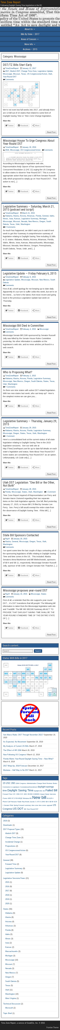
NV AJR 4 (50, 798)
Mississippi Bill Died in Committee (23, 325)
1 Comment (10, 436)
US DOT (18, 808)
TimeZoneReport (12, 68)
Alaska (16, 216)
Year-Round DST (9, 77)
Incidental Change (12, 842)
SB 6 (47, 801)
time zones (42, 805)
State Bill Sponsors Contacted (21, 535)
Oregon (42, 221)
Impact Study (44, 794)
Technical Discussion (11, 1004)
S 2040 (42, 801)
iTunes (5, 798)
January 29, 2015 (29, 428)
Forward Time (7, 794)
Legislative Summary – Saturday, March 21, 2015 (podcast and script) (28, 208)
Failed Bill (51, 790)
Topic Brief (7, 1013)
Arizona (23, 216)
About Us (29, 29)
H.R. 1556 (16, 794)
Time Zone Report (10, 2)
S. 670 (37, 801)
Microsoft (9, 1008)
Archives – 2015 (30, 49)
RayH (7, 539)
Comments (9, 79)
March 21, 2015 (28, 213)
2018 (7, 895)
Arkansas (31, 216)
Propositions (10, 846)
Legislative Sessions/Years (14, 878)
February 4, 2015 (29, 329)
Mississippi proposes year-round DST (25, 590)
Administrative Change (34, 783)
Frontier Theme (52, 1027)
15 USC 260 (9, 783)
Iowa (11, 219)
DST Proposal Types (11, 829)
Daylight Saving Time (20, 790)
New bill (39, 797)
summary (28, 805)
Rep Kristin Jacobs (28, 801)
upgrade (49, 805)
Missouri (16, 74)
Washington (25, 224)
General (45, 216)
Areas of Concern (28, 39)
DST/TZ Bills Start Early (17, 65)
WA (25, 809)
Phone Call (6, 801)
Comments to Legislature (11, 787)
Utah (50, 74)
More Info (28, 44)
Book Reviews (47, 783)
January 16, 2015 (20, 594)
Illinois (5, 219)
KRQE (20, 798)
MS (30, 798)
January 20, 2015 (20, 539)
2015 (7, 882)
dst (44, 791)
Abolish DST (15, 71)
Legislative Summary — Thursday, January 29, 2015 (30, 422)
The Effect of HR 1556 (12, 750)
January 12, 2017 (29, 68)
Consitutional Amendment (28, 787)
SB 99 (51, 801)
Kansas (17, 219)
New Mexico (33, 221)
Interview (53, 794)
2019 (5, 821)
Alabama (8, 216)
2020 (7, 903)
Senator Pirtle (8, 805)
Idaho (52, 216)
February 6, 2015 (29, 277)
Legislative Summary (29, 219)
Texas (23, 74)
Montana (26, 798)
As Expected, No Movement (14, 742)
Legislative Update (45, 71)
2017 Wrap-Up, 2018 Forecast (15, 766)
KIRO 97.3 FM (13, 798)
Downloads (7, 825)
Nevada (24, 221)
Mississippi (7, 74)
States (46, 381)
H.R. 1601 (23, 794)
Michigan (43, 219)
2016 (7, 150)
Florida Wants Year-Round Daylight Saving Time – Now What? (28, 759)
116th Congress (20, 783)
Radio (19, 801)
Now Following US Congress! (15, 755)
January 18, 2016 (29, 147)
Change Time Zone (29, 71)
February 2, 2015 (29, 376)
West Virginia (10, 998)
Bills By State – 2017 (30, 34)
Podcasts (13, 801)
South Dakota (36, 381)
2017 (7, 71)
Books (55, 783)
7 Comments (10, 387)
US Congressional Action (37, 74)
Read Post (51, 132)
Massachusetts (11, 951)
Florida (38, 216)
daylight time (38, 791)
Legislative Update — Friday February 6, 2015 (29, 273)
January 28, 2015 (29, 489)
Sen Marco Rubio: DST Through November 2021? (23, 735)
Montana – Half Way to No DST (16, 770)
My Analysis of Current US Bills (16, 746)
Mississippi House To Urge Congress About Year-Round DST (28, 142)
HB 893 (30, 794)
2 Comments (10, 227)
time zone (35, 805)
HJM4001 (36, 794)
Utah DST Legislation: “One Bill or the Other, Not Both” (29, 484)
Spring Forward (19, 805)
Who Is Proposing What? (17, 372)
